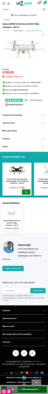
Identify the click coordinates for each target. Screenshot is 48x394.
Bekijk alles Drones (34, 30)
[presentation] (3, 50)
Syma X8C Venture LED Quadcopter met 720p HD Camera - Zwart (17, 181)
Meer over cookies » (30, 389)
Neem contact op (13, 268)
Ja (36, 382)
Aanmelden (38, 290)
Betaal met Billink (25, 15)
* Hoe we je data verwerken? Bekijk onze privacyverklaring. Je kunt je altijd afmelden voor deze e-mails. (23, 298)
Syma (21, 30)
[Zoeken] (44, 9)
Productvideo (10, 131)
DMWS (33, 361)
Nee (12, 389)
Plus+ (40, 361)
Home (6, 19)
